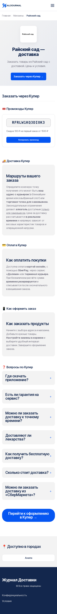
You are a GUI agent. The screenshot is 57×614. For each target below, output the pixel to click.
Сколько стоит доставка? (28, 472)
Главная (6, 15)
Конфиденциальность (14, 595)
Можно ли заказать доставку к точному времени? (28, 417)
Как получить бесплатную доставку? (28, 456)
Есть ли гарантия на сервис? (28, 396)
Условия (6, 601)
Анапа (28, 557)
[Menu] (52, 5)
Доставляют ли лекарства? (28, 437)
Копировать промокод (28, 140)
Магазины (18, 15)
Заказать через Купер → (28, 76)
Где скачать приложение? (28, 378)
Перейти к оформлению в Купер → (28, 515)
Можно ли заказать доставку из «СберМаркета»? (28, 491)
